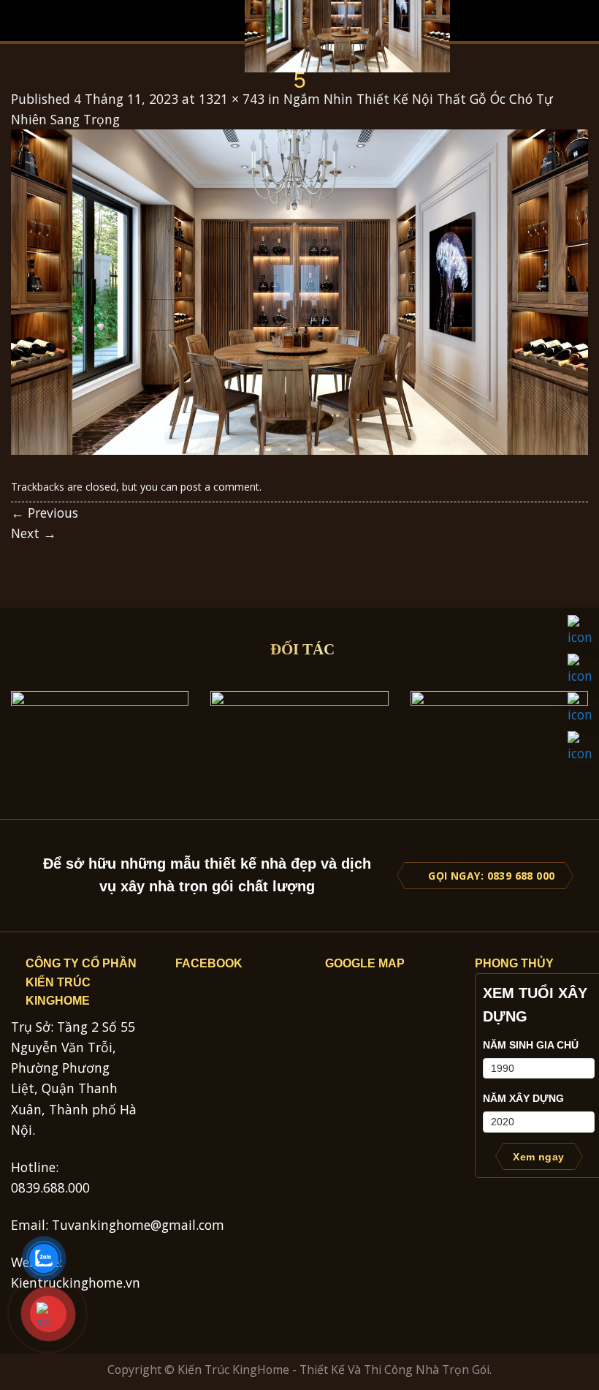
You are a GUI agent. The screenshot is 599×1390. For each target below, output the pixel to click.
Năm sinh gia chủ (531, 1045)
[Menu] (21, 20)
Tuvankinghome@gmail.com (138, 1225)
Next (33, 533)
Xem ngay (538, 1157)
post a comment (219, 487)
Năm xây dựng (523, 1098)
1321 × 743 (231, 98)
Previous (44, 512)
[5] (299, 290)
